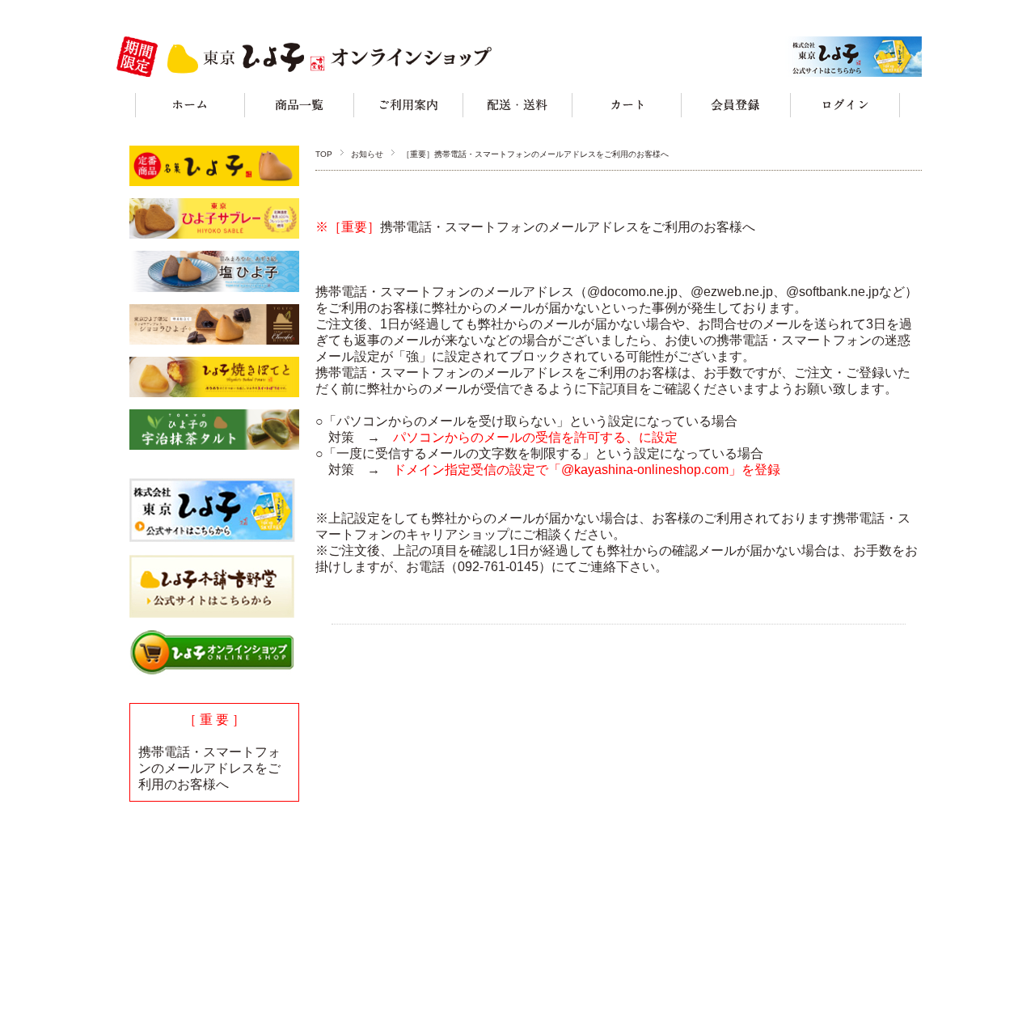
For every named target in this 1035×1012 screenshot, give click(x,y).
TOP (323, 154)
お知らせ (367, 154)
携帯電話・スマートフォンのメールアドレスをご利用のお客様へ (209, 768)
